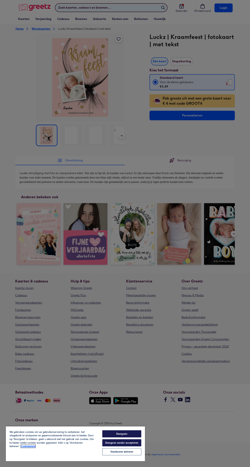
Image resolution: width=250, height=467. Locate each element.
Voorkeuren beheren (121, 451)
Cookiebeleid (28, 446)
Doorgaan (121, 433)
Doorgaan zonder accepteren (121, 442)
